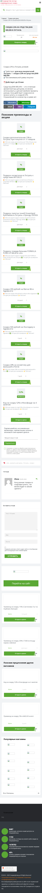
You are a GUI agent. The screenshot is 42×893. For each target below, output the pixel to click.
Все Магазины (8, 793)
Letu (7, 463)
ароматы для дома (16, 463)
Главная (4, 18)
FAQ (3, 817)
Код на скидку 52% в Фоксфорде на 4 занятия (20, 682)
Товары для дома (13, 18)
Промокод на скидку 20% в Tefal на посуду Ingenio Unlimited (19, 642)
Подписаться (10, 443)
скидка (32, 463)
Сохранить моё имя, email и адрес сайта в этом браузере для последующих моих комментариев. (21, 549)
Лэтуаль (26, 463)
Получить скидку (20, 42)
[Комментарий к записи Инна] (36, 479)
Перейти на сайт (21, 583)
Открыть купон (21, 420)
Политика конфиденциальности (16, 878)
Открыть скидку (21, 154)
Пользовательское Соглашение (13, 877)
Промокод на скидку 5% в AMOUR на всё (19, 716)
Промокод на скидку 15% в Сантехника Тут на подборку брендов (21, 608)
